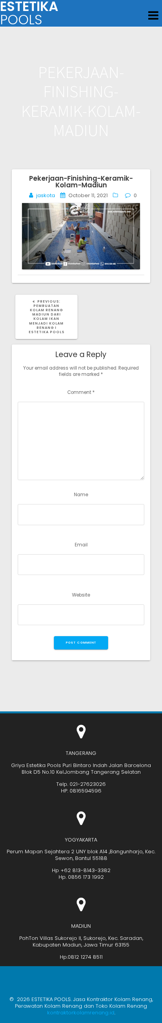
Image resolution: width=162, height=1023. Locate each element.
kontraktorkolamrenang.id (80, 1012)
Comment (81, 392)
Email (81, 545)
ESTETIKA (29, 13)
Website (81, 595)
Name (81, 495)
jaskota (45, 195)
